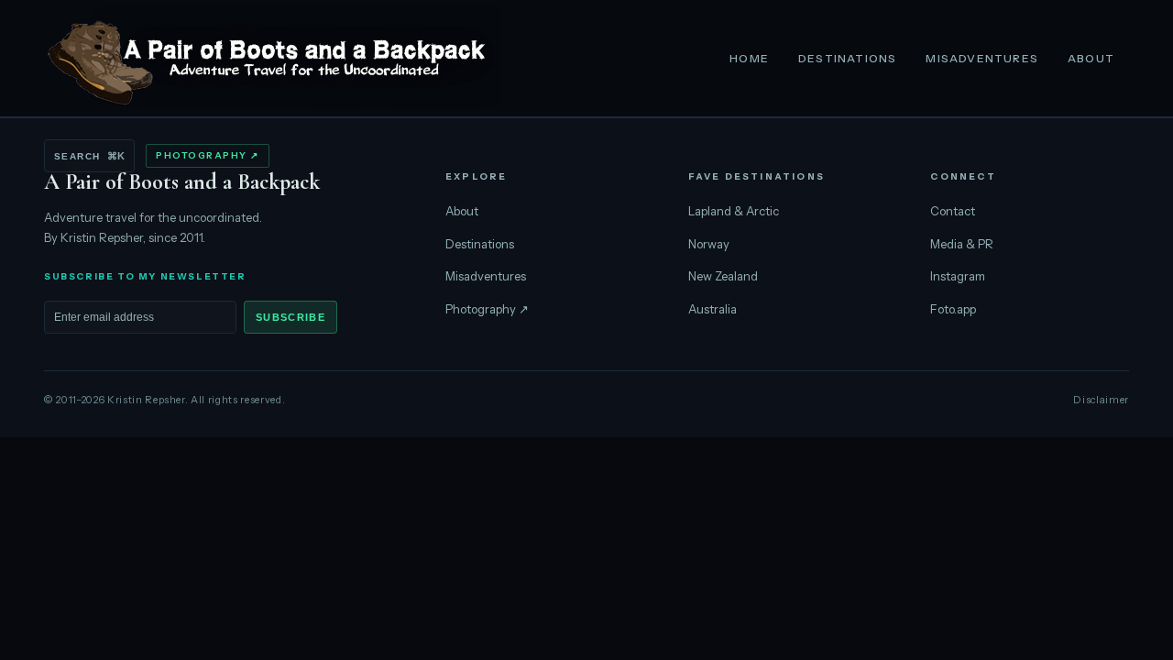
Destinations (847, 58)
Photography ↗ (207, 155)
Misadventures (982, 58)
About (1091, 58)
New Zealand (723, 276)
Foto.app (953, 309)
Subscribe (290, 317)
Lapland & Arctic (733, 211)
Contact (952, 211)
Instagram (957, 276)
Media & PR (961, 243)
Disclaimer (1101, 399)
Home (749, 58)
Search (89, 155)
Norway (708, 243)
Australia (712, 309)
